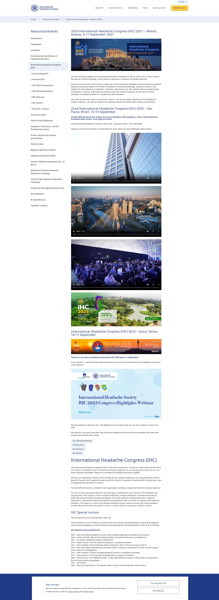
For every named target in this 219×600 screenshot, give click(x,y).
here (100, 119)
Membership (133, 8)
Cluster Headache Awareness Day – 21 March (48, 163)
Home (33, 19)
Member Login (179, 8)
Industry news (37, 144)
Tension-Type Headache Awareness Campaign (46, 181)
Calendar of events (39, 205)
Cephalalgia (36, 44)
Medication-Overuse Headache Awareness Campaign (44, 172)
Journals (181, 2)
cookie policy (88, 591)
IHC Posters (37, 103)
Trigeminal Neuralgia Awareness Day (47, 188)
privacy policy (73, 591)
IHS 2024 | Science (40, 109)
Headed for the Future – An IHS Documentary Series (45, 128)
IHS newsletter (37, 194)
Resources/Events (116, 8)
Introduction (36, 38)
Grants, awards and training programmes (43, 137)
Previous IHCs (38, 79)
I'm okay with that (158, 583)
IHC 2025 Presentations (42, 85)
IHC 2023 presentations (42, 91)
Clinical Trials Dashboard (42, 120)
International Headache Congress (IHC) (46, 66)
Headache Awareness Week (43, 155)
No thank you (158, 590)
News (145, 8)
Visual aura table (38, 114)
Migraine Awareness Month (43, 150)
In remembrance (38, 199)
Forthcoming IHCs (40, 73)
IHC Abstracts (38, 97)
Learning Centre (159, 8)
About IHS (99, 8)
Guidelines (35, 50)
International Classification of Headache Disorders (44, 57)
